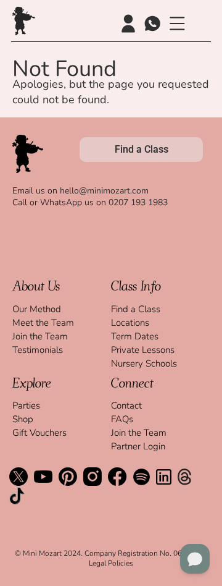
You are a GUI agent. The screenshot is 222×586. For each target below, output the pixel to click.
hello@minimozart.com (104, 191)
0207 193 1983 (138, 202)
